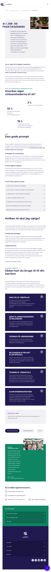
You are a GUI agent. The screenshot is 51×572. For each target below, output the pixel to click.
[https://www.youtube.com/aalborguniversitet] (39, 560)
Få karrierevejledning (12, 430)
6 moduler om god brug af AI (17, 495)
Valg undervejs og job (14, 10)
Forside (6, 10)
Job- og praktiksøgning (25, 10)
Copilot (40, 248)
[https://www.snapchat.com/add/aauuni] (45, 560)
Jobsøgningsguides (28, 430)
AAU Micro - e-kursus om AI (16, 499)
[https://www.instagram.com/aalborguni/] (36, 560)
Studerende (9, 4)
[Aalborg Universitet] (2, 4)
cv (31, 67)
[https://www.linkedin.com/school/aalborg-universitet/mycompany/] (42, 560)
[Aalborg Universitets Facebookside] (33, 560)
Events (40, 430)
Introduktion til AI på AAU (16, 491)
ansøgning (37, 67)
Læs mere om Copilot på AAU (13, 261)
